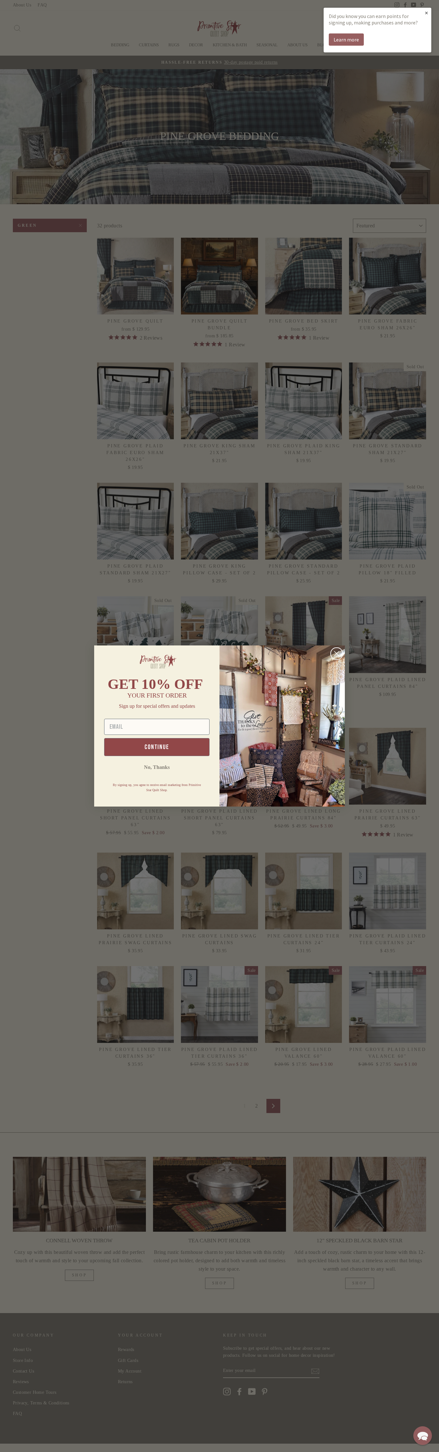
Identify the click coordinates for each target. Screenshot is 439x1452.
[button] (422, 1435)
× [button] (426, 13)
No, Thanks (157, 767)
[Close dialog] (336, 653)
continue (157, 747)
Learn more (346, 39)
